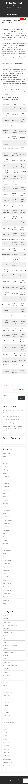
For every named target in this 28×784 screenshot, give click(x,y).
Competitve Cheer (8, 692)
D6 (3, 699)
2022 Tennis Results (7, 386)
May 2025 (5, 500)
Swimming (6, 746)
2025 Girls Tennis (7, 669)
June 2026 (6, 456)
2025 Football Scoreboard (10, 665)
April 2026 (5, 463)
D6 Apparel (6, 702)
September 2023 (7, 567)
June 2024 (6, 537)
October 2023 (6, 563)
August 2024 (6, 530)
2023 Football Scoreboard (10, 625)
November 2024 (7, 520)
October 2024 (6, 523)
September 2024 (7, 527)
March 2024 (6, 547)
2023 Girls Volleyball (8, 632)
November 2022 (7, 590)
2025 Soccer (6, 675)
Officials (5, 732)
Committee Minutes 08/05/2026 (11, 416)
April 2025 (5, 503)
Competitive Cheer (8, 689)
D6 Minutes (6, 705)
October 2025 (6, 483)
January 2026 (6, 473)
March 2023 (6, 580)
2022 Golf (5, 619)
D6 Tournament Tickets (13, 12)
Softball (5, 739)
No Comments (12, 25)
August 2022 (6, 600)
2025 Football (6, 662)
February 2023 (7, 583)
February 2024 (7, 550)
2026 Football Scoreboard (10, 679)
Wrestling (5, 769)
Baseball (5, 682)
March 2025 (6, 507)
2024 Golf (5, 655)
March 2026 (6, 466)
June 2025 (6, 497)
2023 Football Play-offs (20, 389)
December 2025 (7, 476)
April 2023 (5, 577)
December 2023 (7, 557)
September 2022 (7, 597)
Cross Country (6, 695)
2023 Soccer (6, 639)
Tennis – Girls (6, 752)
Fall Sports (6, 712)
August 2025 (6, 490)
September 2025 (7, 487)
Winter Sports (6, 766)
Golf (4, 726)
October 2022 (6, 593)
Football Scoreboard (8, 722)
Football (5, 719)
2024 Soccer (6, 659)
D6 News (19, 25)
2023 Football (6, 622)
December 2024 (7, 517)
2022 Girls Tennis (7, 615)
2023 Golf (5, 635)
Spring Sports (6, 742)
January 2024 (6, 553)
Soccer (5, 736)
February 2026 (7, 470)
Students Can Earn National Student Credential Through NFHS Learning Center (13, 428)
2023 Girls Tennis (7, 629)
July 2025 (5, 493)
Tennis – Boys (6, 749)
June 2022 (6, 603)
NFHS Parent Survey (8, 423)
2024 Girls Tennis (7, 649)
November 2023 (7, 560)
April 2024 (5, 543)
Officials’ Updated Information (11, 419)
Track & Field (6, 756)
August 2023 (6, 570)
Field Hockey (6, 715)
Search (5, 395)
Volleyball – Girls (7, 762)
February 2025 (7, 510)
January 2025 (6, 513)
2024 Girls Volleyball (8, 652)
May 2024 (5, 540)
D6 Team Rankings (12, 14)
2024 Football (7, 642)
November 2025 (7, 480)
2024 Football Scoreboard (10, 645)
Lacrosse (5, 729)
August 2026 (6, 453)
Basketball (6, 685)
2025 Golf (5, 672)
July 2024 (5, 533)
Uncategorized (7, 759)
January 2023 (6, 587)
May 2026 (5, 460)
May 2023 (5, 573)
